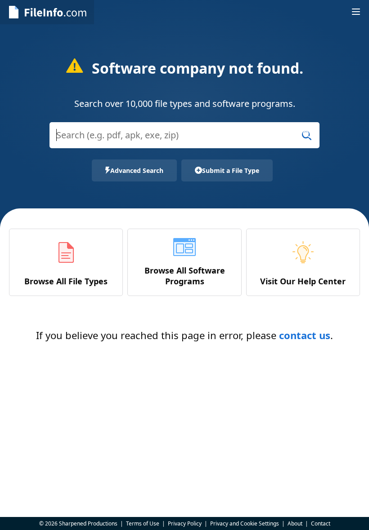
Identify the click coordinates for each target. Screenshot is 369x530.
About (295, 523)
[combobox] (185, 140)
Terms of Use (142, 523)
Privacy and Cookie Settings (244, 523)
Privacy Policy (185, 523)
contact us (304, 335)
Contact (320, 523)
